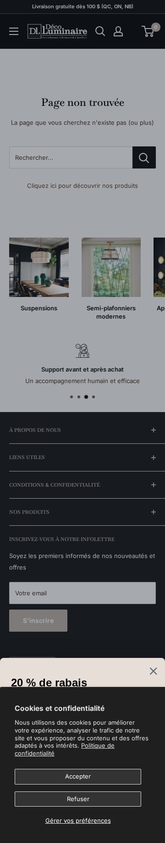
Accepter (78, 776)
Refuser (78, 798)
